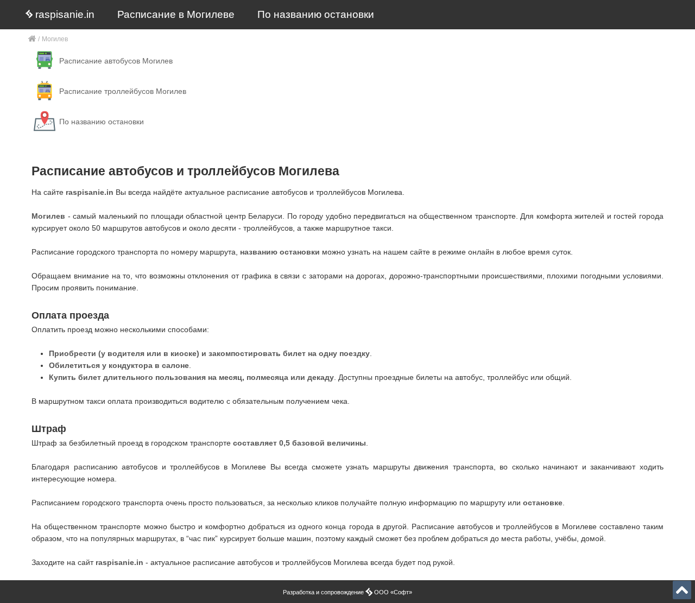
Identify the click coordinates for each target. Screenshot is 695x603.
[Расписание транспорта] (32, 39)
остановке (543, 502)
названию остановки (280, 251)
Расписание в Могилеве (176, 14)
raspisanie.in (63, 14)
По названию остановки (315, 14)
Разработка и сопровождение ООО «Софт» (347, 592)
